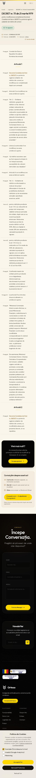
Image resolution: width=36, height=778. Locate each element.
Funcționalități (7, 712)
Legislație (10, 9)
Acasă (3, 9)
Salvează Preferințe (18, 768)
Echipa (22, 716)
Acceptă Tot (18, 762)
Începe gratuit (17, 461)
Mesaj (8, 584)
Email (8, 572)
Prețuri (4, 723)
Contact (22, 720)
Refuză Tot (18, 773)
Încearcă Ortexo (10, 701)
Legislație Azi (6, 720)
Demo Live (5, 716)
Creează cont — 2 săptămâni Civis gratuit (16, 497)
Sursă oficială (30, 39)
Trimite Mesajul (16, 607)
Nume (8, 560)
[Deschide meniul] (25, 3)
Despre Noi (23, 712)
